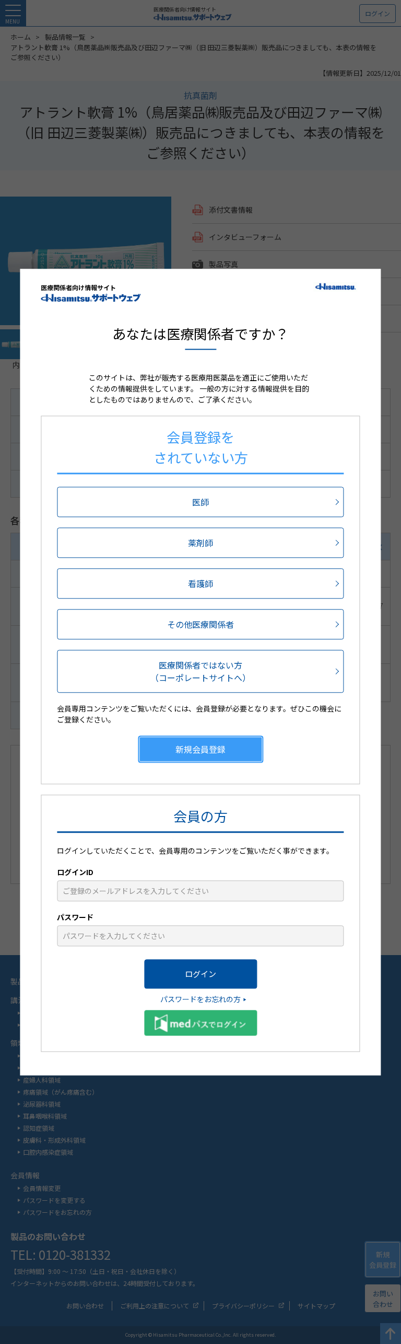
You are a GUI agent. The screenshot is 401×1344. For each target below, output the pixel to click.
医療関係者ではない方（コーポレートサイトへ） (200, 671)
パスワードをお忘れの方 (200, 999)
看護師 (200, 583)
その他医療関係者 (200, 624)
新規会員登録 (200, 749)
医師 (200, 502)
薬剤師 (200, 542)
